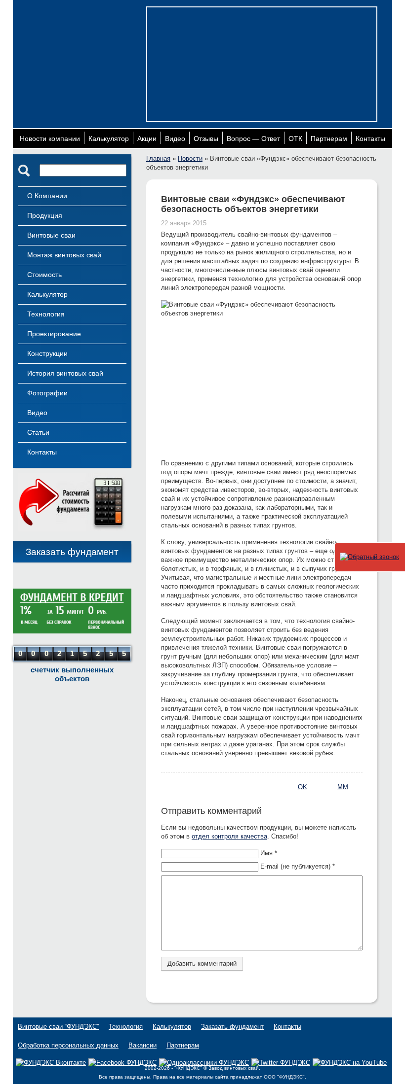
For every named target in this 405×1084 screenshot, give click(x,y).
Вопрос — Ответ (253, 138)
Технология (46, 314)
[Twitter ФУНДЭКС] (280, 1062)
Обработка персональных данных (68, 1045)
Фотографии (47, 393)
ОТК (295, 138)
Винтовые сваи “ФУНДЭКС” (58, 1026)
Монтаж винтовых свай (64, 255)
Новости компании (50, 138)
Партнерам (329, 138)
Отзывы (206, 138)
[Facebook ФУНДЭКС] (122, 1062)
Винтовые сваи (51, 235)
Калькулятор (108, 138)
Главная (158, 158)
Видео (175, 138)
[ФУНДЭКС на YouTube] (350, 1062)
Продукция (44, 215)
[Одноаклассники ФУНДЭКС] (204, 1062)
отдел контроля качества (229, 836)
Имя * (268, 853)
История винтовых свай (65, 373)
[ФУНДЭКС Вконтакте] (51, 1062)
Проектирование (54, 334)
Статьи (38, 432)
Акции (147, 138)
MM (342, 787)
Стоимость (44, 275)
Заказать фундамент (72, 552)
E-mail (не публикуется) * (297, 866)
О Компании (47, 196)
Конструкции (47, 353)
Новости (190, 158)
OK (302, 787)
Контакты (370, 138)
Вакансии (142, 1045)
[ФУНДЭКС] (80, 43)
